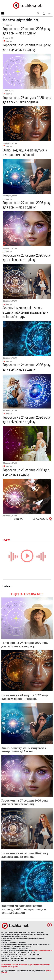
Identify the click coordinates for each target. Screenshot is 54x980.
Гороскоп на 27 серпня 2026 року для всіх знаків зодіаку (27, 205)
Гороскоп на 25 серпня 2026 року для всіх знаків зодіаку (27, 367)
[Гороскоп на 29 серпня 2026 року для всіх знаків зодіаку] (27, 71)
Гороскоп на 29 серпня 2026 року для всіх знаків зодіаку (27, 31)
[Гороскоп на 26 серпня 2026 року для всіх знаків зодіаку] (27, 281)
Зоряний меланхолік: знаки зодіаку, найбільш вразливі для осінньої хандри (25, 312)
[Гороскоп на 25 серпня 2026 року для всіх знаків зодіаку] (27, 391)
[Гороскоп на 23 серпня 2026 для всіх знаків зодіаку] (27, 496)
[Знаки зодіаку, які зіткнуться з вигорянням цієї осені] (27, 176)
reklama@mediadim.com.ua (42, 951)
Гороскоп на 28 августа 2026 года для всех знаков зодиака (27, 99)
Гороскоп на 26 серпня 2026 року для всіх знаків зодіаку (27, 257)
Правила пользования (9, 965)
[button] (44, 13)
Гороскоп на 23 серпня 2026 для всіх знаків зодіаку (26, 472)
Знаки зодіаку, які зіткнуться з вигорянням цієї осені (25, 152)
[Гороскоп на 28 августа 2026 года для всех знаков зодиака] (27, 123)
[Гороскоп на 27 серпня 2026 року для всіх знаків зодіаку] (27, 228)
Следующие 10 (40, 518)
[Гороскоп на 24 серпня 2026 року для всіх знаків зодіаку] (27, 443)
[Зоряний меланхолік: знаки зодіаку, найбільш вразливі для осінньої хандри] (27, 338)
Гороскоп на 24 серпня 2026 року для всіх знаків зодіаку (27, 419)
